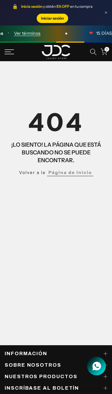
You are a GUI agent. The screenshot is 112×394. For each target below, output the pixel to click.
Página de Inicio (70, 172)
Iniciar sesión (52, 18)
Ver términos (26, 33)
